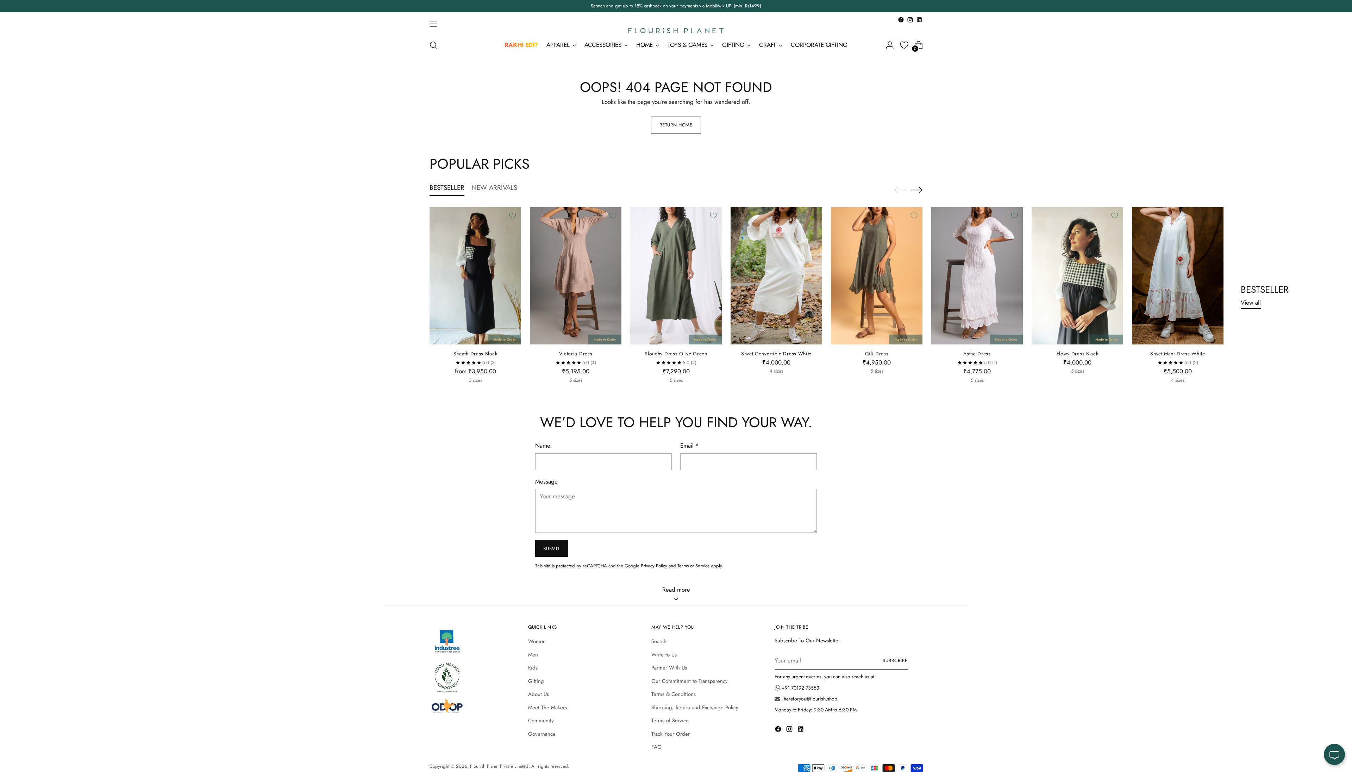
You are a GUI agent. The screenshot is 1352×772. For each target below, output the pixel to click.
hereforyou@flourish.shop (809, 698)
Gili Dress (877, 353)
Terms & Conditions (673, 694)
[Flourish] (676, 30)
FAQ (656, 747)
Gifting (536, 681)
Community (541, 720)
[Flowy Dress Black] (1077, 275)
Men (533, 655)
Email (689, 445)
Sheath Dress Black (475, 353)
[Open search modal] (433, 45)
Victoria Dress (576, 353)
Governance (542, 734)
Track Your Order (670, 734)
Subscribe (895, 660)
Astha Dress (977, 353)
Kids (533, 668)
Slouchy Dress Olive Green (676, 353)
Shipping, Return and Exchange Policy (694, 707)
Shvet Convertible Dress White (776, 353)
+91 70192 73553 (799, 687)
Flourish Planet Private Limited (499, 766)
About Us (538, 694)
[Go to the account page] (890, 45)
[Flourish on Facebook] (901, 20)
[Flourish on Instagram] (910, 20)
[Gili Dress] (876, 275)
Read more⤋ (676, 593)
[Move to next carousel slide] (916, 190)
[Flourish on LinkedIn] (919, 20)
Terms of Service (693, 565)
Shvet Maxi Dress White (1177, 353)
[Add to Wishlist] (512, 215)
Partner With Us (669, 668)
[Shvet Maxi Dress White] (1177, 275)
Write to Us (664, 655)
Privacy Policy (654, 565)
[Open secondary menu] (433, 24)
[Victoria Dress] (575, 275)
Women (537, 641)
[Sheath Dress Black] (475, 275)
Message (546, 481)
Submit (551, 548)
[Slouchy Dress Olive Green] (676, 275)
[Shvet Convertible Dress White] (776, 275)
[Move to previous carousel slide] (900, 190)
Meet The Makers (547, 707)
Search (658, 641)
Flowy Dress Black (1077, 353)
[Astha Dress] (977, 275)
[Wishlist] (904, 45)
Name (542, 445)
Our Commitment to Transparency (689, 681)
